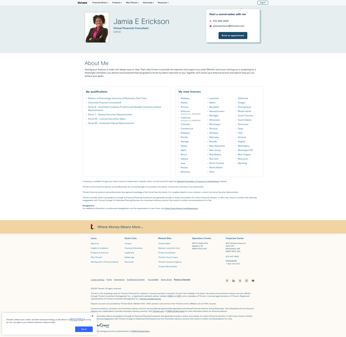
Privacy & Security (182, 279)
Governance (119, 279)
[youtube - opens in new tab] (253, 281)
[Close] (92, 316)
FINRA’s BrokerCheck (175, 311)
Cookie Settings (97, 280)
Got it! (84, 329)
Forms (109, 279)
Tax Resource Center (136, 279)
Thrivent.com (158, 311)
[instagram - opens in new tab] (246, 281)
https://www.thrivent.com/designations (181, 208)
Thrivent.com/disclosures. (150, 299)
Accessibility (153, 279)
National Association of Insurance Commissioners (198, 181)
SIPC (179, 296)
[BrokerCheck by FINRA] (173, 325)
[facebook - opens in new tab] (227, 281)
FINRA (170, 296)
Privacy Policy (77, 320)
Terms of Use (166, 279)
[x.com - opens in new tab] (240, 281)
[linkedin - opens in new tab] (233, 281)
